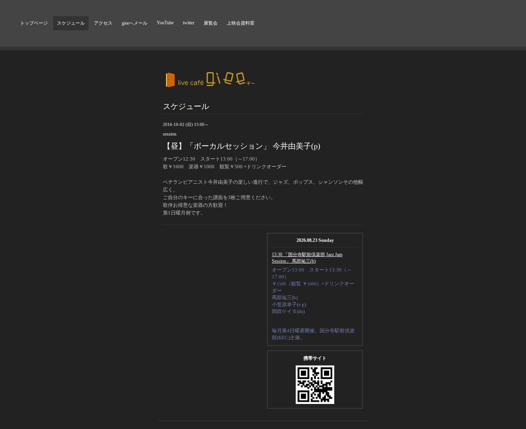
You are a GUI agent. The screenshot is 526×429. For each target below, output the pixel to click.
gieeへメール (134, 23)
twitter (188, 22)
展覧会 (211, 23)
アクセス (103, 23)
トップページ (34, 23)
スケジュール (71, 23)
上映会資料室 (241, 23)
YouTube (165, 22)
